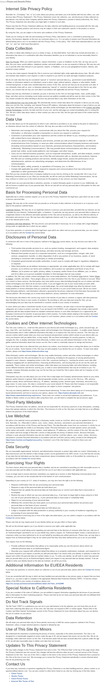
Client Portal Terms (19, 679)
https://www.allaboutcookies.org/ (35, 351)
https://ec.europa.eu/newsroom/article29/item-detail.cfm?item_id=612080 (35, 584)
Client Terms (16, 673)
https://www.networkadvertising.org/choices (23, 395)
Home (2, 1)
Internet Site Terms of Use (22, 681)
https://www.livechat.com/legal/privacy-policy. (24, 440)
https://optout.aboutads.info (69, 393)
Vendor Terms (17, 676)
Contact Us (29, 233)
